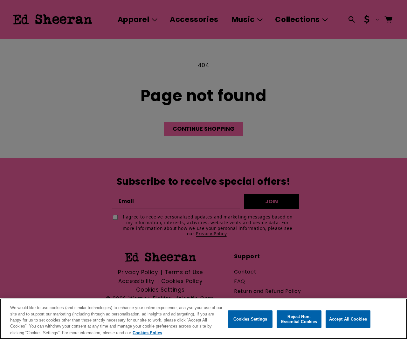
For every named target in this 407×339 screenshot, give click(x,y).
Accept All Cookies (348, 319)
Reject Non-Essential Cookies (299, 319)
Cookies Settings (250, 319)
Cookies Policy (147, 332)
